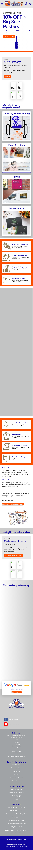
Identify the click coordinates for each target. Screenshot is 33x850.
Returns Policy (14, 846)
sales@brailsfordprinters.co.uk (16, 756)
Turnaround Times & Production (16, 823)
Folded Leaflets (16, 771)
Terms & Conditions (11, 844)
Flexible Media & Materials (16, 792)
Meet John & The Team (16, 820)
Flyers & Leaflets (16, 768)
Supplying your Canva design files (16, 814)
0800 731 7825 (16, 751)
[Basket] (30, 4)
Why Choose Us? (16, 827)
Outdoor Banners (16, 789)
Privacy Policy (22, 844)
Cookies (7, 846)
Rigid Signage (16, 796)
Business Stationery (16, 778)
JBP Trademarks (23, 846)
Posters (16, 774)
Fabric (16, 799)
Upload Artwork (16, 817)
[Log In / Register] (26, 4)
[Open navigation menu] (2, 3)
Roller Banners (16, 781)
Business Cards (16, 765)
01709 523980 (16, 753)
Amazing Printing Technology (16, 807)
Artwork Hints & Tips (16, 810)
